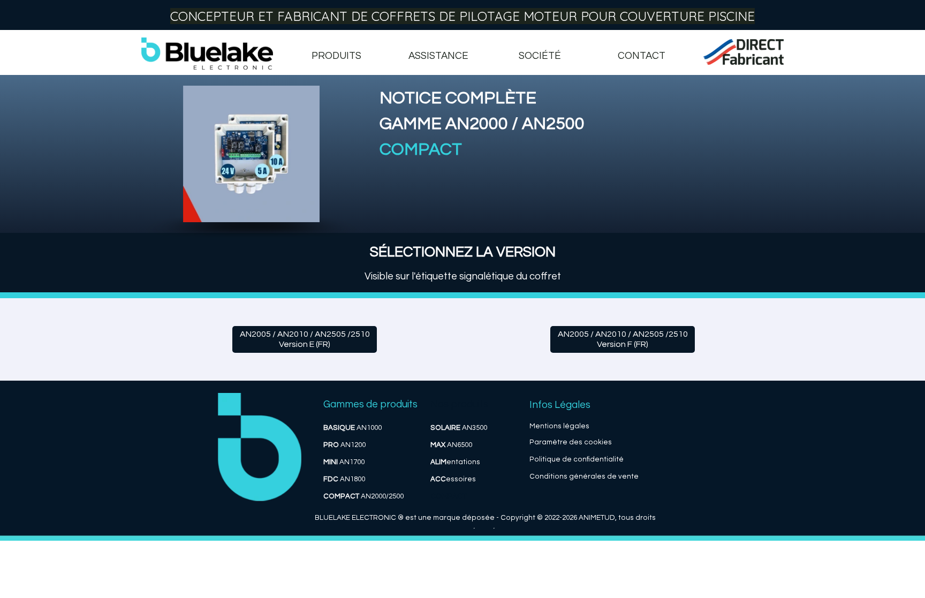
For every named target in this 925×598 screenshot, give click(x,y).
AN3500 (458, 428)
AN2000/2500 (363, 496)
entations (455, 462)
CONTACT (641, 56)
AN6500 (451, 445)
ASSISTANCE (438, 56)
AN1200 (344, 445)
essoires (453, 479)
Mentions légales (559, 426)
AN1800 (344, 479)
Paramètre (548, 442)
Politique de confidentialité (576, 459)
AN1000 (352, 428)
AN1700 (344, 462)
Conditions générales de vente (584, 476)
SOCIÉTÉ (540, 56)
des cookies (590, 442)
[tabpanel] (575, 150)
